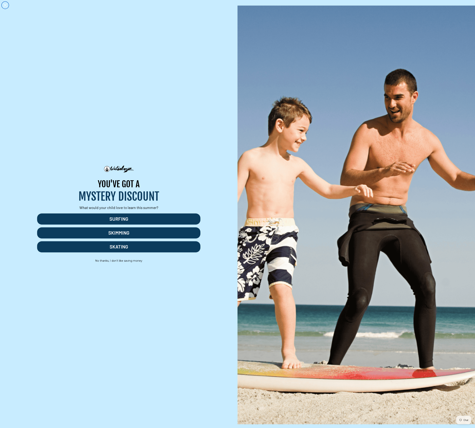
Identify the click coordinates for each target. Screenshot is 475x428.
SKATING (119, 246)
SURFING (118, 219)
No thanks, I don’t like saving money (118, 260)
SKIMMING (118, 233)
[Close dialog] (5, 5)
